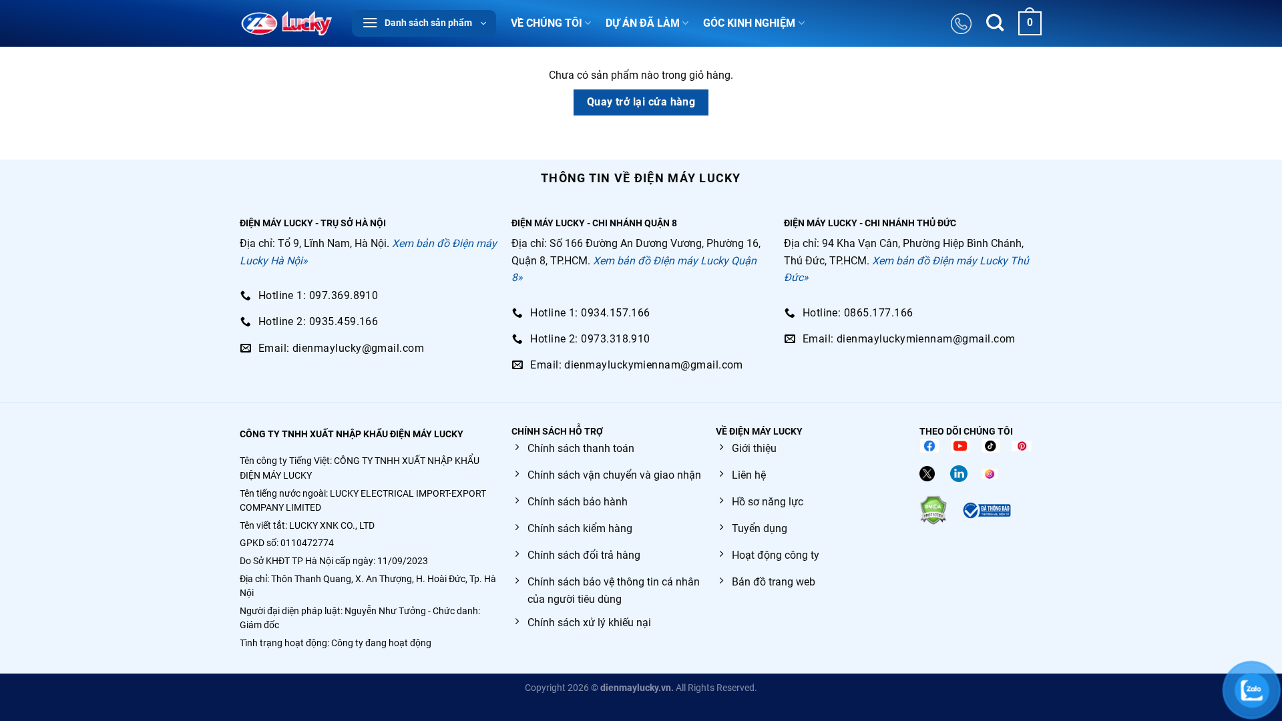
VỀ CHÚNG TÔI (546, 23)
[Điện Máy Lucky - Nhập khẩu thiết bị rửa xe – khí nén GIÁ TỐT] (286, 23)
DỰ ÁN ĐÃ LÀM (643, 23)
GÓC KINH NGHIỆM (749, 23)
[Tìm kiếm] (995, 23)
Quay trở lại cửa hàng (641, 102)
